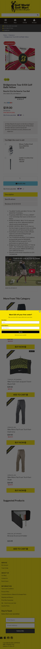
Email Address (5, 325)
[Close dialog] (39, 311)
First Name (4, 320)
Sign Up (20, 331)
